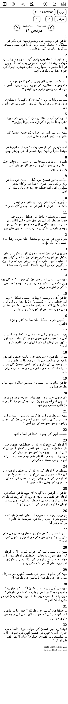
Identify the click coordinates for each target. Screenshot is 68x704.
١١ (49, 19)
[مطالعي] (54, 3)
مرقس (60, 19)
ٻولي (62, 11)
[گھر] (63, 4)
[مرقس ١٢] (17, 29)
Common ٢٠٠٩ (44, 11)
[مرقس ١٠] (51, 29)
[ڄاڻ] (45, 3)
